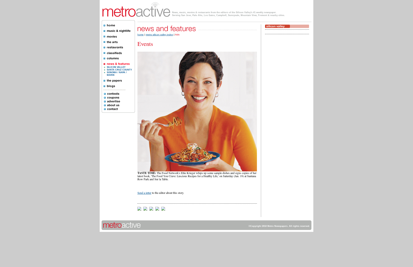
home (140, 34)
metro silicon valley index (159, 34)
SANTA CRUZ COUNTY (119, 70)
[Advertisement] (279, 111)
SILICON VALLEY (116, 67)
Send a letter (144, 193)
